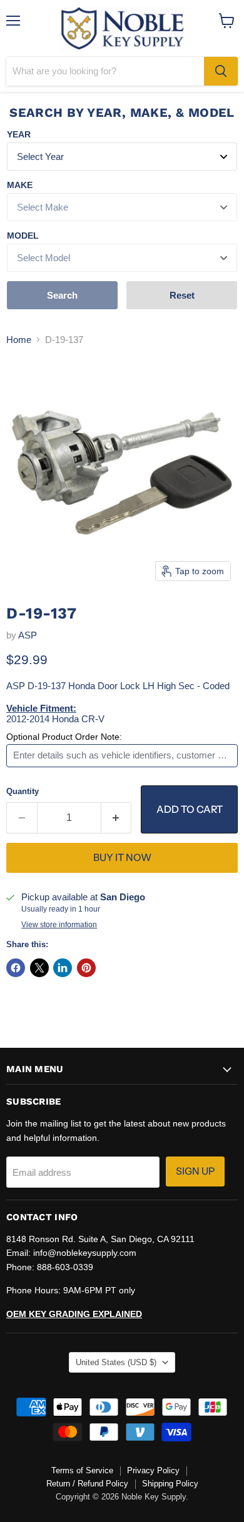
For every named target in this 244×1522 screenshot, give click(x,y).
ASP (27, 635)
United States (116, 1362)
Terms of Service (82, 1470)
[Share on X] (39, 967)
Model (23, 236)
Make (20, 185)
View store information (59, 924)
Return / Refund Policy (87, 1483)
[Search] (221, 71)
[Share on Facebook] (15, 967)
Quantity (22, 791)
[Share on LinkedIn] (62, 967)
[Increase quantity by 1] (116, 817)
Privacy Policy (153, 1470)
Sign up (195, 1171)
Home (18, 339)
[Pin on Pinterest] (86, 967)
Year (19, 134)
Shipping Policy (170, 1483)
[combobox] (105, 71)
